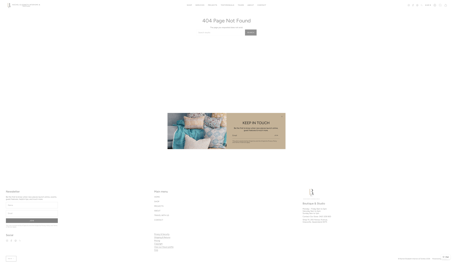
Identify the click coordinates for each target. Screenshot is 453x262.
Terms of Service (240, 142)
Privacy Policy (272, 141)
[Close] (282, 116)
